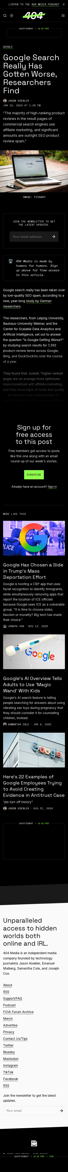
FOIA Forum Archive (18, 1012)
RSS (6, 992)
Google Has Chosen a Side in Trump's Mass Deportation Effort (33, 571)
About (7, 985)
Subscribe (34, 474)
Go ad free (43, 28)
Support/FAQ (12, 998)
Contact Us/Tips (15, 1039)
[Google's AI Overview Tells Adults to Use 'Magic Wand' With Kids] (34, 651)
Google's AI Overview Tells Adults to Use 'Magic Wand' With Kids (32, 684)
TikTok (8, 1072)
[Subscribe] (53, 236)
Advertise (10, 1025)
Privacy (8, 1032)
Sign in (52, 486)
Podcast (9, 1005)
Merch (8, 1018)
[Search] (5, 15)
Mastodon (10, 1059)
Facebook (10, 1079)
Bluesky (9, 1052)
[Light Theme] (11, 15)
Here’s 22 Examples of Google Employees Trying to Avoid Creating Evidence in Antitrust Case (34, 786)
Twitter (8, 1045)
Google (8, 46)
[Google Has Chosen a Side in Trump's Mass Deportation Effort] (34, 538)
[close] (64, 4)
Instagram (10, 1065)
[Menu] (63, 15)
